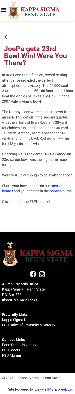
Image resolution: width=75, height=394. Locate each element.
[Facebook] (33, 274)
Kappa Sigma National (19, 320)
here (14, 202)
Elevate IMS (44, 389)
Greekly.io (65, 389)
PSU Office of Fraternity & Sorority (28, 325)
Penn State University (19, 345)
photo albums (61, 191)
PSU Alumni (11, 355)
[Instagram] (42, 274)
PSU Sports (11, 350)
